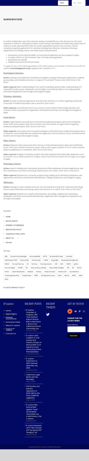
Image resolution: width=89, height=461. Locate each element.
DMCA (7, 264)
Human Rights (10, 268)
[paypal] (80, 311)
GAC (61, 264)
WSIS (80, 275)
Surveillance (74, 272)
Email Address (72, 325)
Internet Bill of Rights (56, 268)
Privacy (38, 272)
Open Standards (18, 272)
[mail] (84, 311)
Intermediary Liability (38, 268)
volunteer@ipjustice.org (20, 68)
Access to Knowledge (18, 256)
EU (28, 264)
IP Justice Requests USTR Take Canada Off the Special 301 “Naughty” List (34, 429)
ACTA (45, 256)
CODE (46, 260)
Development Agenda (69, 260)
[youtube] (75, 311)
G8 (56, 264)
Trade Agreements (12, 275)
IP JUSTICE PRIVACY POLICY (14, 287)
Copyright (54, 260)
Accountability (35, 256)
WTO (6, 279)
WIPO (74, 275)
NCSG (79, 268)
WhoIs (66, 275)
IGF (27, 268)
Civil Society (36, 260)
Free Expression (46, 264)
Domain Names (18, 264)
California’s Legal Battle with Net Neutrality (33, 377)
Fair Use (34, 264)
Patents (30, 272)
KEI (73, 268)
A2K (6, 256)
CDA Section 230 (11, 260)
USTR (59, 275)
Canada (69, 256)
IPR (68, 268)
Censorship (24, 260)
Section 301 (62, 272)
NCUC (7, 272)
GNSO (68, 264)
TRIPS (36, 275)
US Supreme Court (48, 275)
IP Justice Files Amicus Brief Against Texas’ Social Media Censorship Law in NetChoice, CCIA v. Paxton (33, 412)
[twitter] (69, 311)
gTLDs (76, 264)
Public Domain (49, 272)
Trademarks (26, 275)
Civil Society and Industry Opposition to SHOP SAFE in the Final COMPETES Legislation (33, 392)
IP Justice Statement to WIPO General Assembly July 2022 (32, 363)
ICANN (20, 268)
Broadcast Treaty (56, 256)
